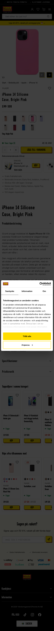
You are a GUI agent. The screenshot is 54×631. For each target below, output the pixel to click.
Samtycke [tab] (9, 291)
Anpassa (25, 345)
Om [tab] (44, 291)
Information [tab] (27, 291)
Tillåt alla (27, 336)
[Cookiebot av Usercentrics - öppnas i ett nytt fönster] (39, 284)
